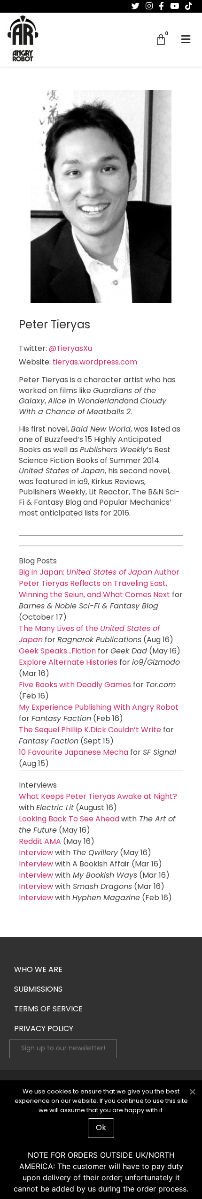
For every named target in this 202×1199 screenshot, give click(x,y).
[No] (192, 1090)
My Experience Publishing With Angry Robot (99, 708)
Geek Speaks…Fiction (57, 651)
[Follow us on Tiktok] (188, 6)
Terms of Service (48, 1009)
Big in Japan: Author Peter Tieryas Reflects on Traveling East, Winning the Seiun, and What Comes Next (99, 584)
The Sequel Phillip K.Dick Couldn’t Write (90, 730)
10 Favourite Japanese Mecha (73, 753)
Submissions (38, 990)
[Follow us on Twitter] (136, 6)
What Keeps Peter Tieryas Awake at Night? (98, 797)
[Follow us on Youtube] (174, 6)
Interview (36, 853)
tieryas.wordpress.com (95, 362)
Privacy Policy (43, 1029)
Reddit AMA (40, 842)
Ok (101, 1128)
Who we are (38, 970)
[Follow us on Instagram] (149, 6)
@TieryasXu (70, 349)
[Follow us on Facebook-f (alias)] (161, 6)
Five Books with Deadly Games (75, 685)
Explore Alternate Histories (68, 663)
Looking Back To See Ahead (69, 819)
